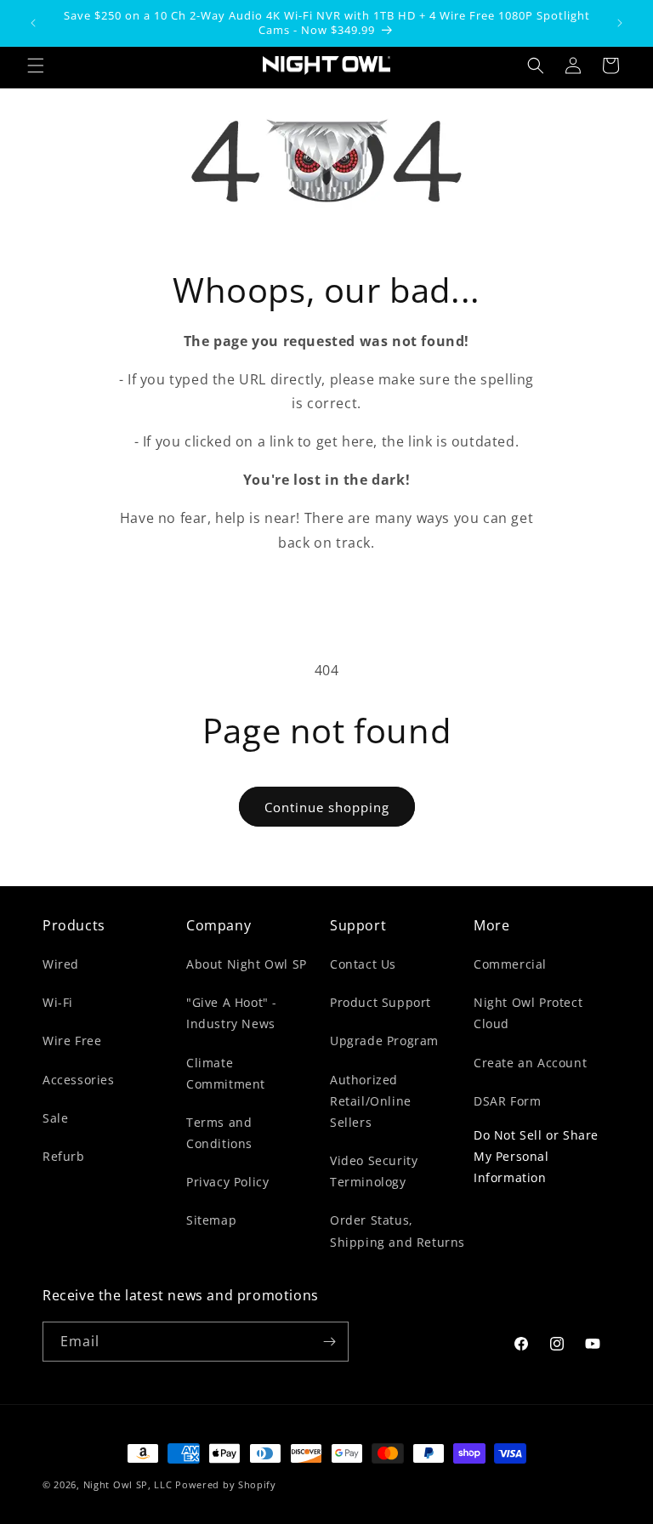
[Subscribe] (329, 1342)
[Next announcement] (620, 23)
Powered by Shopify (225, 1484)
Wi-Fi (58, 1002)
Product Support (380, 1002)
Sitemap (211, 1220)
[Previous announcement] (33, 23)
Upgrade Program (384, 1040)
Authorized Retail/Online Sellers (371, 1101)
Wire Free (72, 1040)
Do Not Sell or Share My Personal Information (536, 1156)
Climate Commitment (225, 1073)
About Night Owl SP (246, 964)
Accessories (79, 1080)
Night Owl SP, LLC (128, 1484)
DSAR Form (507, 1101)
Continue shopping (326, 807)
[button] (35, 65)
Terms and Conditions (219, 1133)
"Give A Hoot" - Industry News (231, 1013)
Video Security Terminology (373, 1171)
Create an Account (530, 1063)
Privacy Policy (227, 1182)
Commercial (510, 964)
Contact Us (363, 964)
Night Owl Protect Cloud (528, 1013)
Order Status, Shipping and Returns (397, 1230)
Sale (55, 1118)
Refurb (64, 1156)
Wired (61, 964)
